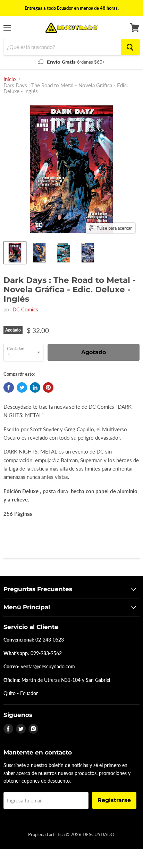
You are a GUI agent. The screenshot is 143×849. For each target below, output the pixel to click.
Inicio (9, 79)
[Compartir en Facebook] (8, 387)
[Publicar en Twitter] (22, 387)
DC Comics (25, 309)
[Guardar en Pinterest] (48, 387)
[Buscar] (130, 47)
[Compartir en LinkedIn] (35, 387)
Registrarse (114, 800)
